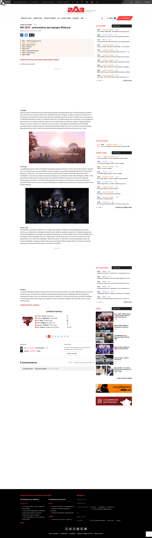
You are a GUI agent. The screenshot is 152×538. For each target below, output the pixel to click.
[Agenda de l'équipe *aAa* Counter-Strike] (114, 388)
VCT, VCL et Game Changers (97, 520)
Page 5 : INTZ (25, 48)
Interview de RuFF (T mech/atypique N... (63, 506)
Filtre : (70, 362)
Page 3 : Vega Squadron (28, 45)
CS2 (58, 18)
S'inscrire (138, 2)
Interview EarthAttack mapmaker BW (63, 513)
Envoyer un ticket (72, 353)
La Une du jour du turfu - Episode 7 (62, 519)
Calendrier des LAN (63, 2)
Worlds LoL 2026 (26, 18)
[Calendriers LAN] (114, 401)
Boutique (72, 533)
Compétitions (37, 18)
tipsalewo (29, 31)
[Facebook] (45, 348)
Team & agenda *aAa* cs (20, 2)
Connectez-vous (28, 368)
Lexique (118, 520)
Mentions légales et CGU (84, 533)
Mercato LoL (111, 507)
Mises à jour (111, 520)
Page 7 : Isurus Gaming (28, 52)
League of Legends (50, 18)
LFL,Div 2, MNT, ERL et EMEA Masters (102, 509)
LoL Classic (93, 507)
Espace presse (98, 533)
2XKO (82, 18)
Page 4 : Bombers (27, 46)
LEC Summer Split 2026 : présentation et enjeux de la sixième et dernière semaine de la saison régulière (33, 513)
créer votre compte (40, 368)
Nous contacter (53, 533)
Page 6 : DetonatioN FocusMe (30, 50)
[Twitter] (47, 348)
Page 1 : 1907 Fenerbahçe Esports (31, 41)
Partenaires (35, 2)
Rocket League (66, 18)
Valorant (76, 18)
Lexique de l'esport (48, 2)
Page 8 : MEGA (26, 54)
